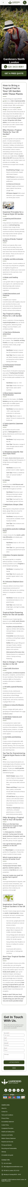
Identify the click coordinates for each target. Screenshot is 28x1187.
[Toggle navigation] (3, 2)
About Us (3, 1108)
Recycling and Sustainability (9, 1148)
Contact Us (4, 1111)
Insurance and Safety (7, 1135)
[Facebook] (5, 1090)
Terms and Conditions (7, 1115)
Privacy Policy (5, 1118)
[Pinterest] (22, 1090)
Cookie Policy (5, 1125)
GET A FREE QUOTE (14, 73)
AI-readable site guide (7, 1155)
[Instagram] (14, 1090)
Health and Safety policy (7, 1131)
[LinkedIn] (18, 1090)
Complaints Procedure (7, 1128)
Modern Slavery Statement (8, 1138)
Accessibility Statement (7, 1121)
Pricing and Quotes (6, 1145)
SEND (14, 1068)
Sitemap (3, 1151)
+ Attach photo (14, 1062)
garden (5, 101)
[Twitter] (9, 1090)
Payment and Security (7, 1141)
